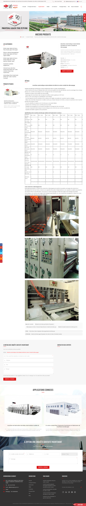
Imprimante (41, 6)
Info (69, 6)
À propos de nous (32, 482)
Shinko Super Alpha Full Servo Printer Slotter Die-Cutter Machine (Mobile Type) (10, 59)
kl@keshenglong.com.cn (71, 1)
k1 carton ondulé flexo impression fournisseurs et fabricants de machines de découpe (63, 426)
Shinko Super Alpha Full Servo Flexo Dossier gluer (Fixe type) (10, 49)
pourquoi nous (62, 6)
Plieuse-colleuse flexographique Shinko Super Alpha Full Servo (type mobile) (11, 54)
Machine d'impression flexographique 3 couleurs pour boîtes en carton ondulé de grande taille (11, 102)
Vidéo (30, 487)
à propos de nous (32, 6)
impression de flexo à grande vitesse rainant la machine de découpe (42, 327)
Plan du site (68, 503)
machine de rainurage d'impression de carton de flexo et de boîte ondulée (46, 334)
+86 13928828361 (14, 491)
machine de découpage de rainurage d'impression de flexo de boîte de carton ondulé (49, 486)
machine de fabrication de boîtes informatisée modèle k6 (23, 425)
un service (54, 6)
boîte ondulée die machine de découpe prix (68, 327)
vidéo (48, 6)
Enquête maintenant (67, 71)
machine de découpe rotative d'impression (45, 324)
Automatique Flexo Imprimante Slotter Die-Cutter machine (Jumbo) (10, 76)
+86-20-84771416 (58, 1)
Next (20, 98)
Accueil (24, 6)
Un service (31, 489)
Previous (3, 98)
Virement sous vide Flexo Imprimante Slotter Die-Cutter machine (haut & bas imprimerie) (10, 70)
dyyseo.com (62, 503)
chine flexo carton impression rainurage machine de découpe (42, 331)
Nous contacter (75, 6)
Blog (30, 495)
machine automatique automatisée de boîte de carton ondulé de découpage (22, 352)
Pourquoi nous (32, 491)
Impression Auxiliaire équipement (8, 64)
